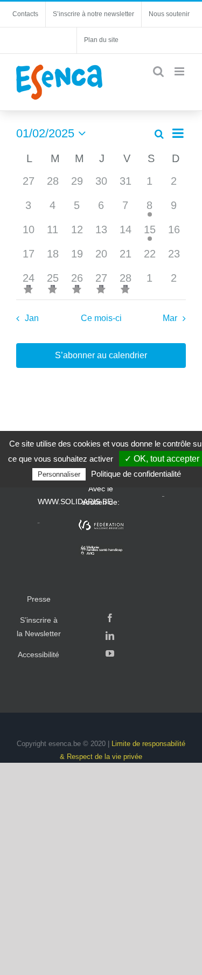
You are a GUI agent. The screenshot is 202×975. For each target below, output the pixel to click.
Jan (31, 318)
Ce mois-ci (101, 318)
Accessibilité (38, 654)
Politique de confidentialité (136, 473)
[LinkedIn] (110, 635)
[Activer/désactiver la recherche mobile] (158, 71)
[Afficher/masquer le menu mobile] (180, 71)
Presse (39, 599)
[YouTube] (110, 653)
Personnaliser (59, 474)
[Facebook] (110, 618)
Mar (170, 318)
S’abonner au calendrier (101, 355)
